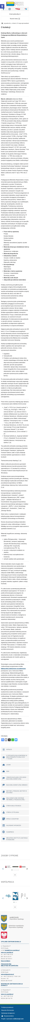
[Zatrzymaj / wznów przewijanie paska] (2, 23)
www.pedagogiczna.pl (7, 974)
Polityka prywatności (7, 1007)
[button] (2, 6)
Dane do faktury (5, 961)
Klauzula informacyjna (7, 1010)
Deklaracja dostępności (8, 1013)
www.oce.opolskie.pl (7, 952)
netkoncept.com (18, 1019)
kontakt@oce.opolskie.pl (12, 950)
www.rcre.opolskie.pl (7, 994)
